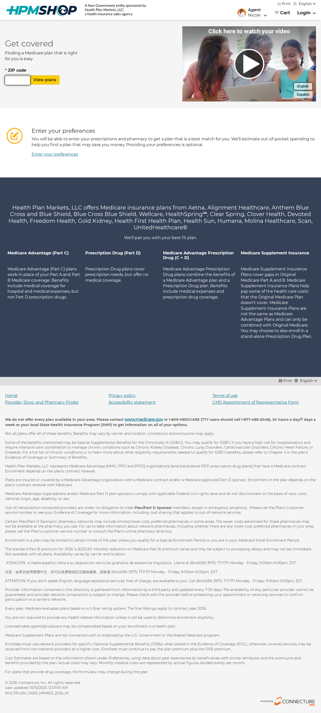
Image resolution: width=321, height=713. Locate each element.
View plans (44, 79)
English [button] (305, 4)
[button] (260, 13)
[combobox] (304, 4)
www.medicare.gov (144, 419)
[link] (41, 10)
